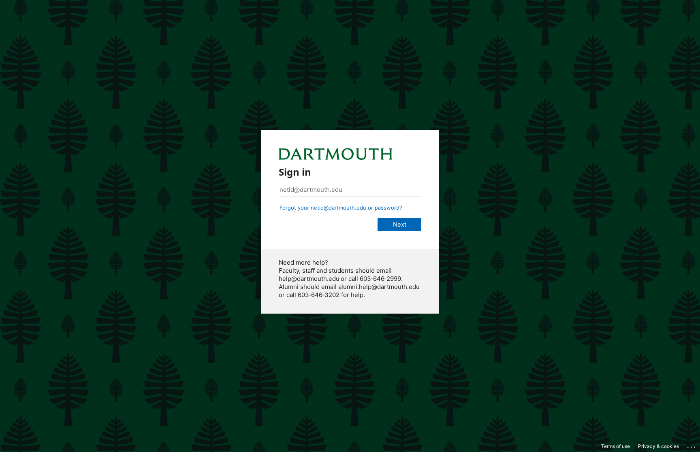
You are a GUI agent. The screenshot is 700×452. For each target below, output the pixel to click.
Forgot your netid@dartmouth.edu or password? (341, 207)
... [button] (692, 445)
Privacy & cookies (658, 446)
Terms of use (615, 446)
